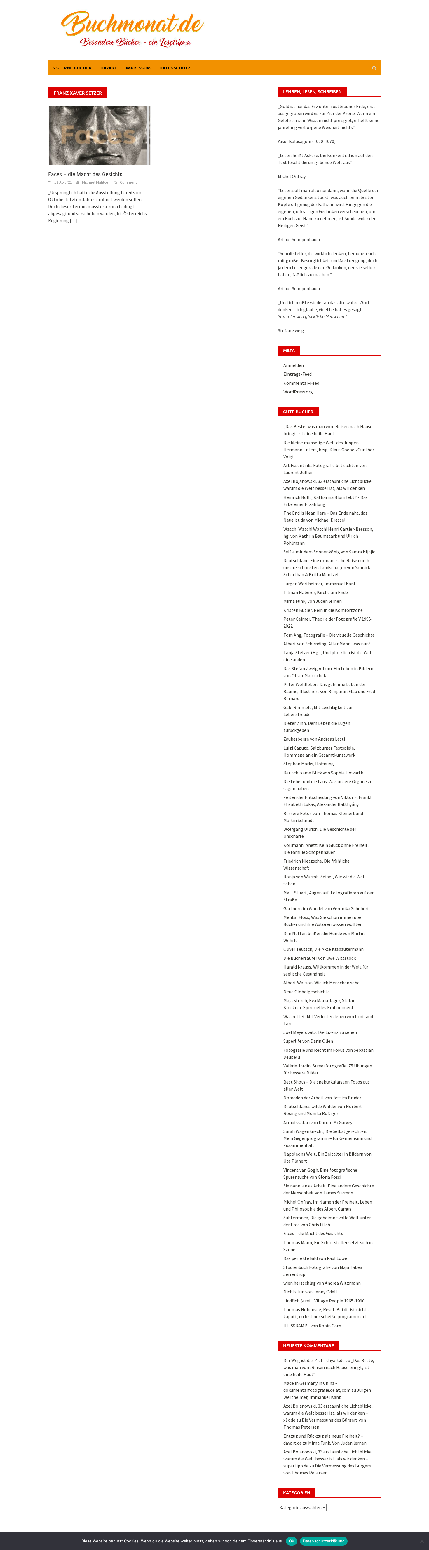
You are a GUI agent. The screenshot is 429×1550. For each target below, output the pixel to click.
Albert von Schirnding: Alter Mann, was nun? (327, 644)
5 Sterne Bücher (72, 68)
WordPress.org (298, 392)
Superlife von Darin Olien (308, 1041)
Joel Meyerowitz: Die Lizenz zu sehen (320, 1032)
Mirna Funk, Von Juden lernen (312, 601)
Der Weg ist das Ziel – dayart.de (314, 1360)
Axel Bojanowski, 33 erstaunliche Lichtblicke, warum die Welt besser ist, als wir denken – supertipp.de (328, 1459)
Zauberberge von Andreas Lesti (314, 739)
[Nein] (422, 1541)
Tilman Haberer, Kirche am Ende (315, 592)
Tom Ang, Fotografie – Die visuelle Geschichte (329, 635)
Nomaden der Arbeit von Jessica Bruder (322, 1097)
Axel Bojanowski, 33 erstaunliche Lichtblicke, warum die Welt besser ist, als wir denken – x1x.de (328, 1413)
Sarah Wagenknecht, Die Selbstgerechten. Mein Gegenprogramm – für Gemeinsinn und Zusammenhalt (327, 1138)
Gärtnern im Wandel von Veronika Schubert (326, 908)
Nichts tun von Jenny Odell (310, 1292)
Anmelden (293, 365)
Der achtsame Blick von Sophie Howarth (323, 773)
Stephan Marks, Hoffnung (308, 764)
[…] (73, 220)
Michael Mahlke (95, 182)
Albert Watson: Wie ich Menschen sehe (321, 982)
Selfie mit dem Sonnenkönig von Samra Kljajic (329, 552)
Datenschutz (175, 68)
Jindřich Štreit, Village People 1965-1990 (324, 1301)
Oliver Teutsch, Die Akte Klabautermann (323, 949)
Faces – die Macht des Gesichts (85, 174)
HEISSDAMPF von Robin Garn (312, 1325)
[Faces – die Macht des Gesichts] (99, 135)
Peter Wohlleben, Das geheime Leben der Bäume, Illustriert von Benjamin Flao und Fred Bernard (329, 691)
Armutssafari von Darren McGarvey (317, 1122)
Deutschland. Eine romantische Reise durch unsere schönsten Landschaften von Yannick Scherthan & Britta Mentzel (326, 567)
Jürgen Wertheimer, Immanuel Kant (319, 583)
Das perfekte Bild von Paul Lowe (315, 1258)
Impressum (138, 68)
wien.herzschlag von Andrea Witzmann (322, 1283)
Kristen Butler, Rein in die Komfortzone (323, 610)
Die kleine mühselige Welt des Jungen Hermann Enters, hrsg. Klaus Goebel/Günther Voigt (328, 449)
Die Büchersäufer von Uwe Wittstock (319, 958)
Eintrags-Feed (297, 374)
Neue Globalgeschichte (306, 992)
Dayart (108, 68)
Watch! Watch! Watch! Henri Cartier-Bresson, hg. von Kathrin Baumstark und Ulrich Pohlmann (328, 536)
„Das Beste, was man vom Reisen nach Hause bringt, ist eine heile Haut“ (328, 1367)
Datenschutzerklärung (324, 1541)
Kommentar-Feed (301, 383)
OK (291, 1541)
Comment (128, 182)
